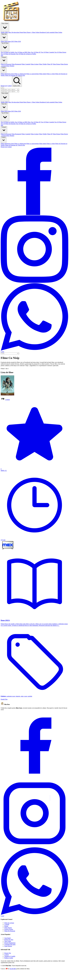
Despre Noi (7, 953)
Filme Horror (8, 927)
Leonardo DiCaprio (9, 944)
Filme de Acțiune (9, 923)
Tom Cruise (7, 941)
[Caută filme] (1, 88)
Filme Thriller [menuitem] (43, 64)
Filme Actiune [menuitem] (35, 64)
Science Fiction (8, 929)
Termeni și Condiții (9, 956)
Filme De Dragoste (9, 931)
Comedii (6, 924)
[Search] (18, 353)
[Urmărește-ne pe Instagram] (34, 282)
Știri (2, 125)
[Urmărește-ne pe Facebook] (34, 214)
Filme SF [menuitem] (49, 64)
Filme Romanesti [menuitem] (16, 64)
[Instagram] (34, 846)
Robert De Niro (8, 939)
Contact (9, 85)
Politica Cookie (8, 958)
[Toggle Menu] (3, 88)
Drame (6, 926)
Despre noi (4, 85)
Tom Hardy (7, 938)
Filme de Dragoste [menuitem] (6, 64)
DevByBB (13, 968)
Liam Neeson (8, 946)
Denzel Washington (9, 943)
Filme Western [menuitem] (10, 66)
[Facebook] (34, 779)
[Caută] (18, 89)
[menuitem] (3, 32)
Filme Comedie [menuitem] (25, 64)
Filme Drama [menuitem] (56, 64)
